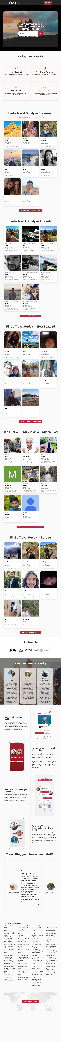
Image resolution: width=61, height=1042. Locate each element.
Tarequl (7, 514)
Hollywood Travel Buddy (23, 977)
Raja (42, 274)
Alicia (25, 409)
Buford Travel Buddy (36, 927)
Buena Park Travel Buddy (37, 935)
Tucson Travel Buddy (50, 929)
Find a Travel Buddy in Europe (30, 537)
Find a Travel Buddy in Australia (30, 221)
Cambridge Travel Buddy (37, 951)
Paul (6, 274)
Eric (6, 409)
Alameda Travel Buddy (37, 925)
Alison (43, 169)
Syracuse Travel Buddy (51, 958)
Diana (7, 245)
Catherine (8, 198)
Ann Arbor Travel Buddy (51, 925)
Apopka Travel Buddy (36, 982)
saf (6, 169)
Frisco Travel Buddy (50, 954)
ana (42, 591)
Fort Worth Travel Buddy (51, 951)
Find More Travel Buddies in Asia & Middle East (30, 527)
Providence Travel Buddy (23, 958)
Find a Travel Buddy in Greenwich (30, 113)
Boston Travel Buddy (8, 960)
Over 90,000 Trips (36, 36)
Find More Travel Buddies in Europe (30, 632)
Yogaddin (26, 456)
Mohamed (8, 485)
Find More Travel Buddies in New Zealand (30, 421)
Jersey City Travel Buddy (9, 944)
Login (41, 2)
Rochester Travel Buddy (51, 933)
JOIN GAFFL (48, 2)
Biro (24, 169)
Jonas (7, 303)
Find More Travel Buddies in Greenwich (30, 210)
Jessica (25, 140)
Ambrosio (26, 591)
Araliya (25, 303)
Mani (6, 140)
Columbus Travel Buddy (23, 925)
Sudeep (43, 562)
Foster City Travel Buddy (51, 960)
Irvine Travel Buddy (22, 963)
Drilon (7, 591)
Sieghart (44, 351)
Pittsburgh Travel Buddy (23, 957)
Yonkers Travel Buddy (9, 980)
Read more (23, 907)
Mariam (43, 140)
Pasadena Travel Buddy (51, 943)
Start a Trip (35, 2)
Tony (6, 619)
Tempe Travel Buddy (50, 944)
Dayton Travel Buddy (50, 961)
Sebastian (26, 562)
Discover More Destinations (30, 1001)
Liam (6, 380)
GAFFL (18, 117)
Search (41, 33)
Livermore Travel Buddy (23, 944)
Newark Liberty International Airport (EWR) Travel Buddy (36, 985)
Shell (42, 245)
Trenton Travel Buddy (9, 949)
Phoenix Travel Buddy (9, 961)
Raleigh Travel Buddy (36, 952)
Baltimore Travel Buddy (23, 954)
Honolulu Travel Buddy (23, 965)
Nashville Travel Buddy (23, 976)
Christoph (26, 619)
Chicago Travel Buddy (9, 932)
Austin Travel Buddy (8, 958)
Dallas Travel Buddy (8, 957)
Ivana (25, 351)
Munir (43, 456)
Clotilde (25, 380)
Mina (24, 245)
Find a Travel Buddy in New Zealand (30, 326)
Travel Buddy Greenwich (38, 117)
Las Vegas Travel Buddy (37, 936)
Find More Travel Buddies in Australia (30, 316)
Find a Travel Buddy (26, 117)
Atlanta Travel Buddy (8, 941)
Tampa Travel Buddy (8, 976)
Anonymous (44, 485)
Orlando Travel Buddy (23, 927)
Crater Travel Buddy (50, 952)
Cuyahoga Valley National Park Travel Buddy (50, 937)
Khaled (7, 562)
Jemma (7, 351)
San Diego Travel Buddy (9, 968)
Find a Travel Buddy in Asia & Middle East (30, 431)
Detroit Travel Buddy (50, 932)
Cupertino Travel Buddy (23, 949)
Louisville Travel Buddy (51, 946)
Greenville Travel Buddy (37, 971)
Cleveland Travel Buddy (51, 927)
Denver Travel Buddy (8, 943)
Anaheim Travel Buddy (23, 979)
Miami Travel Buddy (36, 957)
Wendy (25, 274)
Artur (24, 198)
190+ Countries (26, 36)
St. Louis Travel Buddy (23, 955)
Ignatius (25, 485)
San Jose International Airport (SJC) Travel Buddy (37, 976)
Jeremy (43, 380)
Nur (24, 514)
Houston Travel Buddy (9, 966)
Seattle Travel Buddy (8, 936)
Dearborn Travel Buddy (51, 930)
